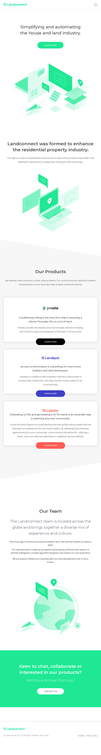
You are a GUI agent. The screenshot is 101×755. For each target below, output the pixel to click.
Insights (81, 735)
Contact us (50, 691)
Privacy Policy (91, 735)
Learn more (50, 45)
